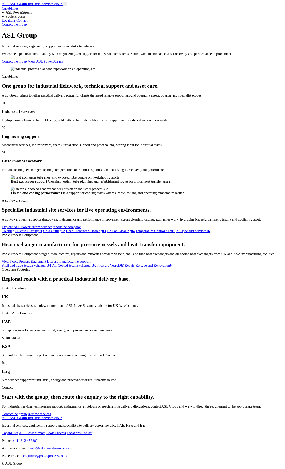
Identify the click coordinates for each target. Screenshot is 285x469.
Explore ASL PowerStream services (27, 227)
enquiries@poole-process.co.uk (45, 456)
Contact (21, 20)
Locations (9, 20)
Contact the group (14, 24)
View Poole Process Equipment (24, 261)
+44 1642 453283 (25, 441)
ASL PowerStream (19, 12)
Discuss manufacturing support (68, 261)
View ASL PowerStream (45, 61)
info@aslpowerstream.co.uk (49, 448)
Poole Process (15, 16)
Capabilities (10, 8)
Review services (39, 414)
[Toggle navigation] (65, 4)
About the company (67, 227)
